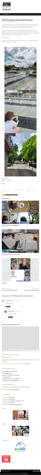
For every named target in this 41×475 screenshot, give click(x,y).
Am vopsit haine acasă (6, 376)
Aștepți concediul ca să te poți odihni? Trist (10, 225)
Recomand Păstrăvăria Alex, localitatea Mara (10, 375)
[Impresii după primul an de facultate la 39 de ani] (20, 241)
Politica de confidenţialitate (14, 389)
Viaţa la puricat (4, 18)
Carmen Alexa (10, 21)
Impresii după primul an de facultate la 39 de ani (11, 254)
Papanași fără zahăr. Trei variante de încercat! (11, 378)
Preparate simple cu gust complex (15, 404)
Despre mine (27, 363)
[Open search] (38, 14)
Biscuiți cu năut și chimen (7, 373)
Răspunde (8, 306)
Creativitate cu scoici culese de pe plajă (9, 371)
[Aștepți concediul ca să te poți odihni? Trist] (20, 212)
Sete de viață (4, 282)
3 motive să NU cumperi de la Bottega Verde (10, 380)
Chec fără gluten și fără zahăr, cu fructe (16, 400)
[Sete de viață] (20, 270)
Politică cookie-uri (25, 473)
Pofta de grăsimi (11, 397)
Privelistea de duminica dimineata (11, 194)
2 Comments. (15, 21)
